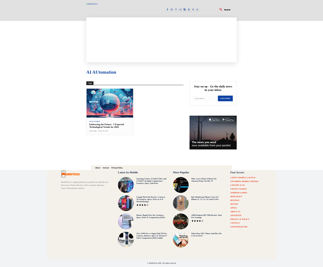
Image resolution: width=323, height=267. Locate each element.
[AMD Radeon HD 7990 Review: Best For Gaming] (181, 221)
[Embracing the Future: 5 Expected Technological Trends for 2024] (110, 103)
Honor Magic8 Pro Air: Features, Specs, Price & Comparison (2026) (150, 216)
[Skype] (184, 9)
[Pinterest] (176, 9)
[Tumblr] (188, 9)
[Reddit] (180, 9)
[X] (193, 9)
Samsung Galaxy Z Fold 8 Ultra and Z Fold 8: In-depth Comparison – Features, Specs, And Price (151, 181)
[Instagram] (171, 9)
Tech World (94, 121)
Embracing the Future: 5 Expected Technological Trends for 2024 (106, 125)
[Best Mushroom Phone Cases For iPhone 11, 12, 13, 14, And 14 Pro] (181, 203)
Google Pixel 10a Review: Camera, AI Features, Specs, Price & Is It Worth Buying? (150, 199)
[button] (224, 9)
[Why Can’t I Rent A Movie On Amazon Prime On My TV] (181, 185)
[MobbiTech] (98, 10)
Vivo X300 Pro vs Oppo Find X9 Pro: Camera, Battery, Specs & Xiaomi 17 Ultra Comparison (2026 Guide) (151, 235)
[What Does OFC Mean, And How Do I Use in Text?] (181, 240)
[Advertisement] (186, 36)
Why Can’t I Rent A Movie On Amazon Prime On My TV (203, 180)
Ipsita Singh (93, 131)
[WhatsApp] (197, 9)
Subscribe (225, 98)
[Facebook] (167, 9)
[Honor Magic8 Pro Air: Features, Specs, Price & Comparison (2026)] (126, 221)
